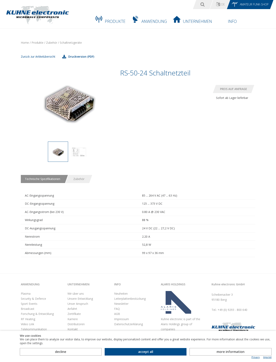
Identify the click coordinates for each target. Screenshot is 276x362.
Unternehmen (197, 21)
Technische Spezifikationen (42, 179)
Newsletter (121, 304)
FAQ (117, 309)
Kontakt (72, 329)
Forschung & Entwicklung (37, 314)
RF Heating (28, 319)
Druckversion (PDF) (81, 56)
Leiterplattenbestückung (130, 299)
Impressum (121, 319)
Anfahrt (72, 309)
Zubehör (78, 179)
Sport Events (29, 304)
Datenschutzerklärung (128, 324)
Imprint (267, 357)
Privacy (256, 357)
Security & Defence (33, 299)
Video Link (27, 324)
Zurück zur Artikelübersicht (38, 56)
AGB (117, 314)
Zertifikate (74, 314)
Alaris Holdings (173, 284)
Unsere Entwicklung (80, 299)
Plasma (26, 293)
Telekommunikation (34, 329)
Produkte (115, 21)
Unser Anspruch (77, 304)
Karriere (72, 319)
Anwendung (154, 21)
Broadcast (27, 309)
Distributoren (76, 324)
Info (232, 21)
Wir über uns (75, 293)
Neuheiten (121, 293)
